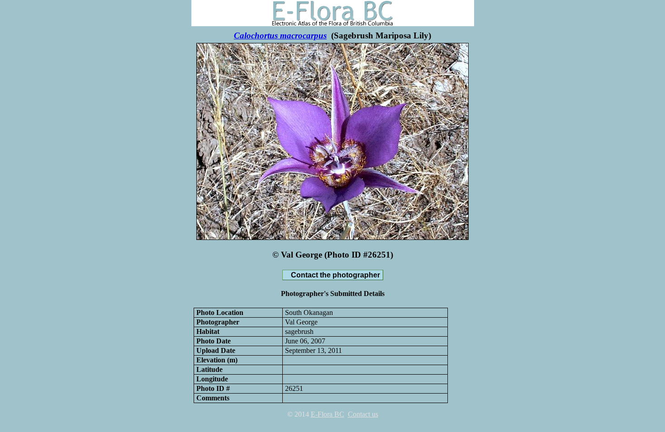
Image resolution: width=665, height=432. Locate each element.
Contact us (363, 414)
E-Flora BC (327, 414)
